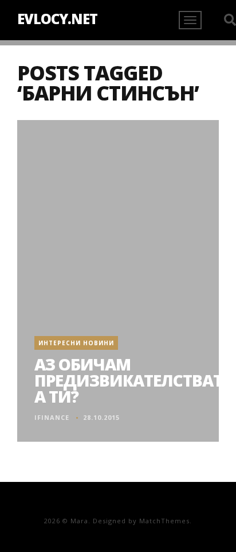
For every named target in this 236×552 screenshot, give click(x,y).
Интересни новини (76, 343)
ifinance (51, 417)
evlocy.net (57, 18)
